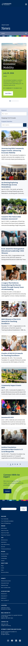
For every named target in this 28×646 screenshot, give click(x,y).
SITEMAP (3, 629)
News (3, 33)
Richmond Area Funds (6, 580)
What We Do (4, 542)
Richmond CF (4, 593)
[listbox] (14, 70)
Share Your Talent (5, 532)
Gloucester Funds (5, 583)
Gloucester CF (4, 596)
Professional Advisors (6, 549)
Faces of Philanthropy (6, 523)
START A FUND (23, 508)
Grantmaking (4, 556)
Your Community (4, 518)
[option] (14, 70)
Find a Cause (4, 528)
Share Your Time (4, 530)
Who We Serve (4, 540)
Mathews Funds (4, 585)
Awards (2, 560)
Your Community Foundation (7, 521)
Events (2, 567)
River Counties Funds (5, 587)
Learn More (8, 93)
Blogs (2, 565)
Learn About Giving (5, 544)
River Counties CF (5, 600)
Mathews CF (3, 598)
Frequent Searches (6, 121)
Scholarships (4, 558)
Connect (7, 491)
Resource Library (5, 572)
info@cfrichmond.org (6, 625)
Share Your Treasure (5, 535)
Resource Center (4, 554)
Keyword (3, 110)
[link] (14, 145)
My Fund (3, 546)
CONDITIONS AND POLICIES (14, 629)
